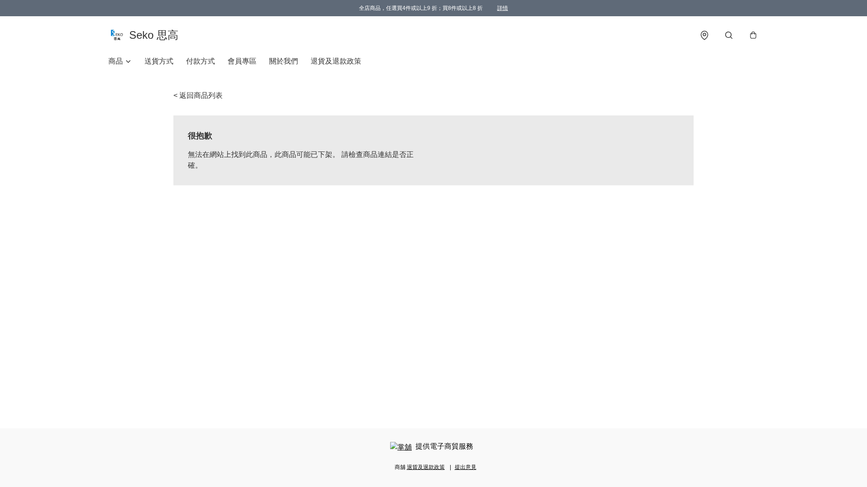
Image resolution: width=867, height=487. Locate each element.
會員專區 (242, 61)
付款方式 (200, 61)
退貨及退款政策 (336, 61)
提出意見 (465, 467)
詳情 (502, 8)
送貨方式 (158, 61)
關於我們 (283, 61)
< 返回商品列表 (198, 95)
